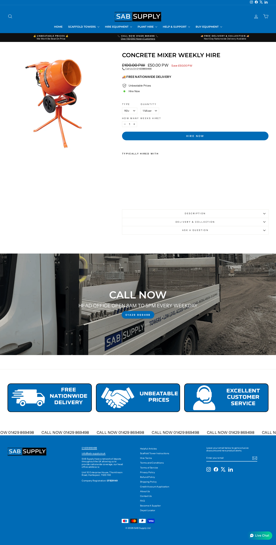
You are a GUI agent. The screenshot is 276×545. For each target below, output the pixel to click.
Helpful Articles (148, 448)
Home (58, 26)
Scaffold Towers (82, 26)
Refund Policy (147, 477)
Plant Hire (146, 26)
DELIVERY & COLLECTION (195, 222)
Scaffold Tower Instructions (154, 453)
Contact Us (146, 496)
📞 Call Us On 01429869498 (137, 69)
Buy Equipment (207, 26)
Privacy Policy (147, 472)
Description (195, 213)
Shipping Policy (148, 481)
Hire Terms (146, 458)
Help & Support (175, 26)
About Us (145, 491)
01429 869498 (89, 447)
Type (126, 104)
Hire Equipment (117, 26)
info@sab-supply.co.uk (93, 453)
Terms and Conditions (152, 462)
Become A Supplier (150, 505)
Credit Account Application (154, 486)
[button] (259, 535)
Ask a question (195, 230)
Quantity (149, 104)
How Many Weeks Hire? (141, 118)
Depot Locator (147, 510)
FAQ (142, 500)
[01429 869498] (138, 304)
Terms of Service (149, 467)
